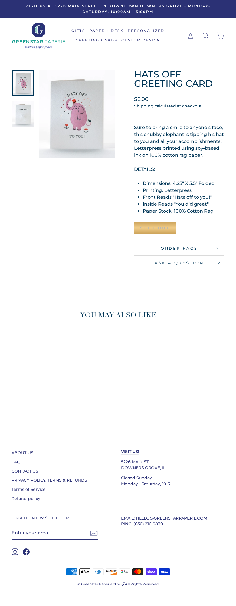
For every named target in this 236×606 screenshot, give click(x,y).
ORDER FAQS (179, 248)
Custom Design (140, 40)
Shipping (143, 106)
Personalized (146, 31)
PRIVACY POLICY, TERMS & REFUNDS (49, 480)
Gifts (78, 31)
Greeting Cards (96, 40)
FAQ (16, 462)
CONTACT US (25, 471)
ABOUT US (22, 452)
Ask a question (179, 263)
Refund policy (26, 498)
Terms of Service (29, 489)
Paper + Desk (106, 31)
